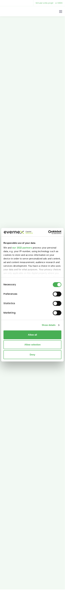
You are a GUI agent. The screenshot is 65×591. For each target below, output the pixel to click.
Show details (48, 325)
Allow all (32, 334)
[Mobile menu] (60, 11)
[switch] (57, 294)
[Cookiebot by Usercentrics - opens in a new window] (48, 232)
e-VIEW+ (59, 3)
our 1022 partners (22, 247)
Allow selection (32, 344)
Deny (32, 354)
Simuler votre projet (44, 3)
